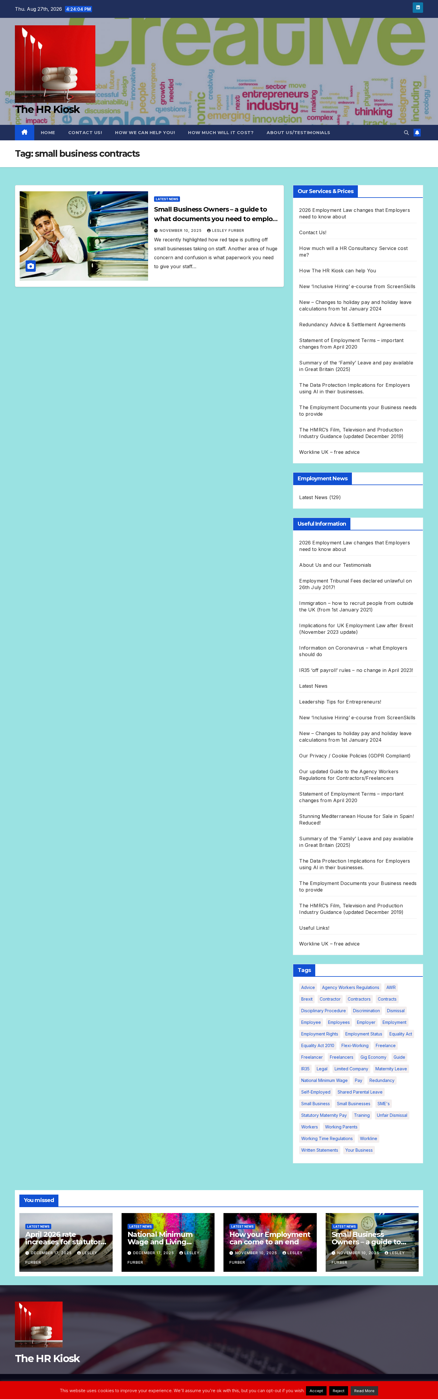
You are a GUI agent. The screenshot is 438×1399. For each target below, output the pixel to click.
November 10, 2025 (181, 230)
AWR (391, 987)
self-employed (315, 1091)
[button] (406, 133)
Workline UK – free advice (329, 452)
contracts (387, 998)
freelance (386, 1045)
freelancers (341, 1057)
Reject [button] (338, 1390)
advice (308, 987)
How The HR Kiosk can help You (337, 271)
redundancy (381, 1080)
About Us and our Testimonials (335, 565)
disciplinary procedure (323, 1010)
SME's (384, 1103)
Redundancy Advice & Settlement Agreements (352, 324)
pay (358, 1080)
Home (48, 132)
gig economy (373, 1057)
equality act (400, 1033)
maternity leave (391, 1068)
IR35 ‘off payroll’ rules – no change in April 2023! (356, 670)
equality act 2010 (317, 1045)
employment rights (319, 1033)
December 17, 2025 (52, 1253)
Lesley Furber (228, 230)
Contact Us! (85, 132)
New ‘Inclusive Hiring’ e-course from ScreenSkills (357, 286)
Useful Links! (314, 928)
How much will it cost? (221, 132)
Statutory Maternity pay (324, 1115)
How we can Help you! (145, 132)
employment (394, 1022)
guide (399, 1057)
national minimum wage (324, 1080)
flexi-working (355, 1045)
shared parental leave (360, 1091)
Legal (322, 1068)
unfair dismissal (392, 1115)
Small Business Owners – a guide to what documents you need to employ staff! (215, 218)
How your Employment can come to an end (269, 1238)
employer (366, 1022)
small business (315, 1103)
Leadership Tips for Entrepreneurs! (340, 702)
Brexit (307, 998)
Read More (364, 1390)
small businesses (353, 1103)
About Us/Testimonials (298, 132)
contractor (330, 998)
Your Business (359, 1150)
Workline (368, 1138)
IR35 (305, 1068)
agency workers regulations (350, 987)
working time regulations (327, 1138)
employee (311, 1022)
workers (309, 1126)
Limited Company (351, 1068)
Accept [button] (316, 1390)
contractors (359, 998)
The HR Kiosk (47, 109)
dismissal (396, 1010)
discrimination (366, 1010)
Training (362, 1115)
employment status (363, 1033)
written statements (319, 1150)
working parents (341, 1126)
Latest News (167, 199)
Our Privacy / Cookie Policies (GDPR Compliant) (355, 756)
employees (339, 1022)
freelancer (312, 1057)
